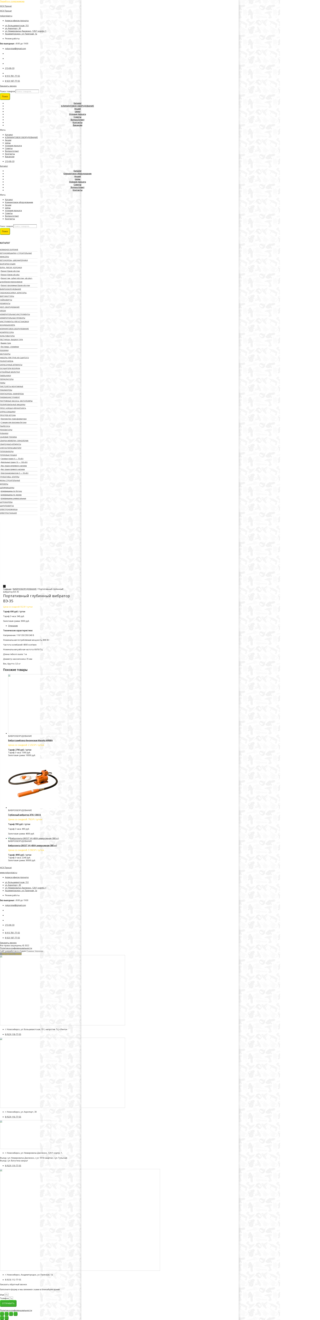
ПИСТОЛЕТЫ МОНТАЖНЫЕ (11, 386)
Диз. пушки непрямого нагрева (14, 466)
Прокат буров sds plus (10, 274)
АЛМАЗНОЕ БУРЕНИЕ (9, 249)
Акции (77, 108)
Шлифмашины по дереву (11, 495)
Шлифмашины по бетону (11, 491)
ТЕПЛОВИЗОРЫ (7, 451)
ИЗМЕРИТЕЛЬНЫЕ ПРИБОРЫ (12, 318)
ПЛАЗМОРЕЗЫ (6, 390)
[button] (8, 86)
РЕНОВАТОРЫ (6, 430)
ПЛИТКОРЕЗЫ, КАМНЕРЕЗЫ (12, 393)
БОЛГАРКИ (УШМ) (8, 264)
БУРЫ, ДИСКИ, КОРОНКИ (11, 267)
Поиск (5, 96)
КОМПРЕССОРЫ (7, 332)
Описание (13, 625)
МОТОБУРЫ (5, 354)
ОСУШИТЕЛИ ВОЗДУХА (10, 368)
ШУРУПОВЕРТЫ (7, 506)
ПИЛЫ (2, 383)
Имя (2, 1294)
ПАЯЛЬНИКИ (5, 375)
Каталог (78, 103)
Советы (77, 117)
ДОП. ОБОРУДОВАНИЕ (10, 307)
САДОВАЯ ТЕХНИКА (8, 437)
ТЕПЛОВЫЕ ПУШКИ (8, 455)
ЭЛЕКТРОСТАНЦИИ (8, 513)
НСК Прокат (6, 6)
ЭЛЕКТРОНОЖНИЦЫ (9, 509)
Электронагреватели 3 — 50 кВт (14, 473)
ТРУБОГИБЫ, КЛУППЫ (9, 477)
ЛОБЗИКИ (4, 350)
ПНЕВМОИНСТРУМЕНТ (10, 397)
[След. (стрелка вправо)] (6, 1318)
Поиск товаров (7, 91)
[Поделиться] (6, 1314)
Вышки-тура (6, 343)
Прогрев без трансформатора (13, 419)
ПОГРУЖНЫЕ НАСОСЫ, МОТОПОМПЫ (16, 401)
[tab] (62, 625)
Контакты (77, 122)
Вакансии (77, 125)
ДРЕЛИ (3, 311)
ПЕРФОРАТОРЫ (7, 379)
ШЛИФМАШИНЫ (7, 487)
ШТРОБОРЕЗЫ (6, 502)
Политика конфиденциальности (16, 948)
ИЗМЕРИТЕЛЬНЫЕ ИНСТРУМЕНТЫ (15, 314)
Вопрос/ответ (77, 119)
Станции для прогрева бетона (13, 422)
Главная (7, 589)
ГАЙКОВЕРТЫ (6, 300)
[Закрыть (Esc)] (2, 1314)
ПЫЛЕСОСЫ (5, 426)
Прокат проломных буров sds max (15, 285)
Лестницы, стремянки (10, 346)
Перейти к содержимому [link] (12, 1)
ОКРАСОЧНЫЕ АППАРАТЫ (11, 365)
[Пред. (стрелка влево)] (2, 1318)
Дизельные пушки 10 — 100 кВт (14, 462)
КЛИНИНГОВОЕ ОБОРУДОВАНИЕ (77, 106)
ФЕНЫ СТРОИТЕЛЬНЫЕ (10, 480)
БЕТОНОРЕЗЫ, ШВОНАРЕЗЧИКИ (14, 260)
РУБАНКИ (4, 433)
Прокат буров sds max (10, 271)
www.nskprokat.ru (8, 872)
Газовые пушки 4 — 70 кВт (12, 458)
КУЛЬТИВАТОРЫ (7, 336)
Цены (77, 111)
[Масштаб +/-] (16, 1314)
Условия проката (77, 114)
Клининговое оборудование (78, 173)
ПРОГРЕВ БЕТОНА (8, 415)
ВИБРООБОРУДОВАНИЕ (10, 289)
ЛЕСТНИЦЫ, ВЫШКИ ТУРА (11, 339)
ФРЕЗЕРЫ (4, 484)
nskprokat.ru (6, 15)
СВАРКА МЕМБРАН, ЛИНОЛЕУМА (14, 440)
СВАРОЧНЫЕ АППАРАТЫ (10, 444)
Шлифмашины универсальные (13, 498)
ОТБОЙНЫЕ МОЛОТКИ (10, 372)
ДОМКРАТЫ (5, 303)
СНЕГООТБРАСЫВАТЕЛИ (10, 448)
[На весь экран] (11, 1314)
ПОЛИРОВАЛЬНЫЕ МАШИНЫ (12, 404)
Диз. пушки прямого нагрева (13, 469)
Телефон (4, 1298)
